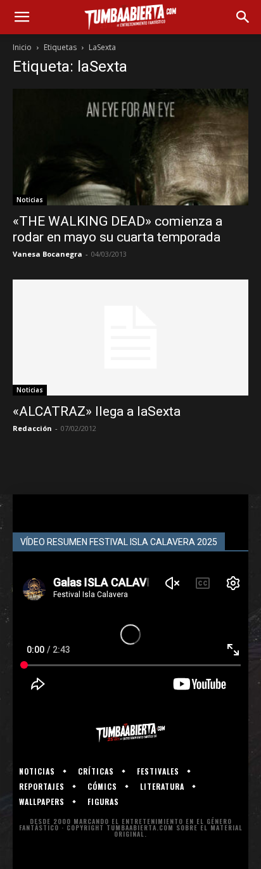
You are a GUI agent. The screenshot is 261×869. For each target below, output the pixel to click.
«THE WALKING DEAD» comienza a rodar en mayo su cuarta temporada (117, 229)
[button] (21, 17)
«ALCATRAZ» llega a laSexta (97, 411)
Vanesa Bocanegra (47, 254)
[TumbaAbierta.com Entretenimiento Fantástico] (130, 732)
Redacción (32, 428)
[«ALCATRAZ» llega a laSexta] (130, 338)
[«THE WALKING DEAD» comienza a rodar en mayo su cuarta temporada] (130, 147)
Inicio (22, 47)
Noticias (29, 199)
